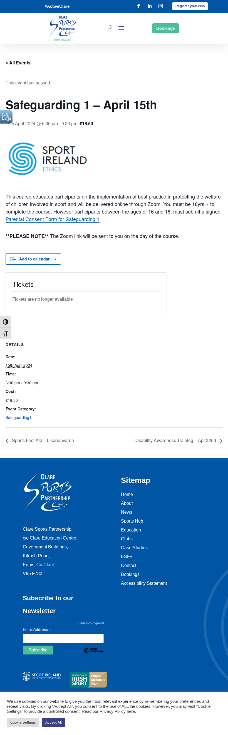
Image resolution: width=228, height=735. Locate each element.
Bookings (165, 28)
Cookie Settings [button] (23, 722)
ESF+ (126, 556)
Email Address (37, 630)
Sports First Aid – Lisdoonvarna (42, 440)
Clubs (127, 538)
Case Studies (134, 547)
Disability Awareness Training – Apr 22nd (175, 440)
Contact (128, 565)
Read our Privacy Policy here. (109, 711)
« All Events (18, 62)
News (126, 512)
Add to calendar (34, 259)
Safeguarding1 (18, 417)
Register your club (190, 6)
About (127, 503)
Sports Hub (132, 521)
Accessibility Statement (144, 583)
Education (131, 530)
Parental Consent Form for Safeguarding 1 (53, 218)
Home (127, 494)
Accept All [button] (53, 722)
